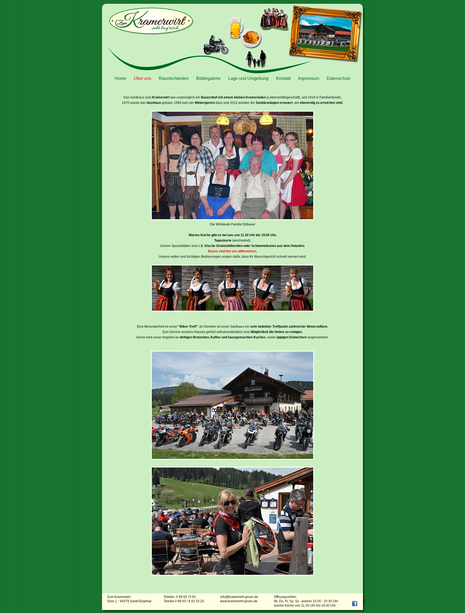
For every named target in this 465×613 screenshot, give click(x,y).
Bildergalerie (208, 78)
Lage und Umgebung (248, 78)
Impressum (308, 78)
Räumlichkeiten (174, 78)
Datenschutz (339, 78)
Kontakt (283, 78)
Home (120, 78)
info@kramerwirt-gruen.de (239, 597)
